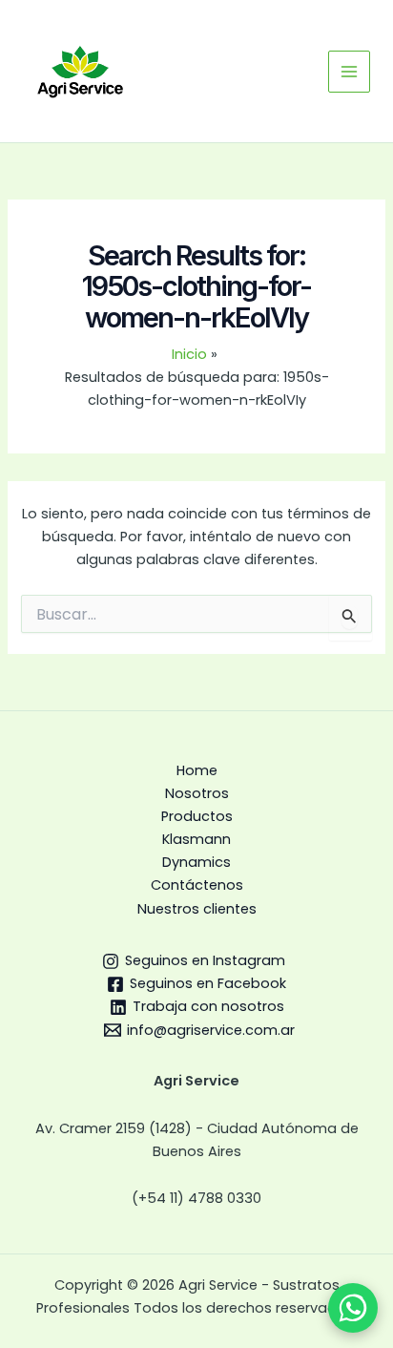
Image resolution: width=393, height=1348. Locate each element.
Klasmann (196, 839)
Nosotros (197, 793)
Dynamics (196, 862)
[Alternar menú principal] (349, 72)
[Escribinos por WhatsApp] (353, 1308)
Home (196, 770)
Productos (197, 816)
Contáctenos (197, 885)
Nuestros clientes (197, 908)
